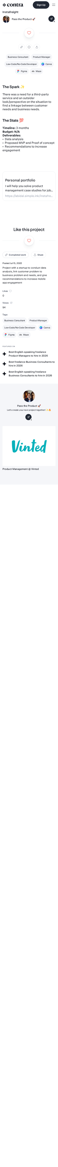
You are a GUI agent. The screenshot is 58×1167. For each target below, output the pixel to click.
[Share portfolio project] (37, 47)
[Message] (51, 19)
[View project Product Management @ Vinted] (29, 446)
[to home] (13, 5)
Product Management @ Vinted (20, 469)
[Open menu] (54, 5)
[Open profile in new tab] (6, 19)
